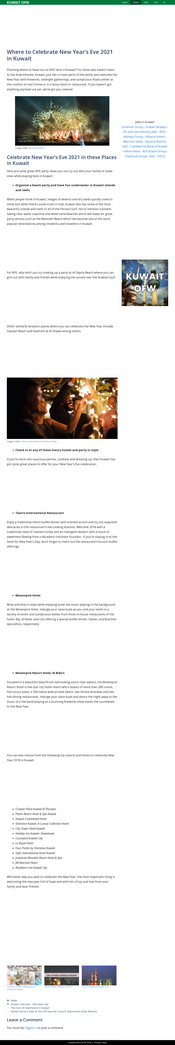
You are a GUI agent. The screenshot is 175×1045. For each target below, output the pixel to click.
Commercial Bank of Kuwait (148, 146)
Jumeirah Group (132, 127)
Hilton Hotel (132, 151)
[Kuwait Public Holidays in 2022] (61, 975)
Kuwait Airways (156, 127)
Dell (152, 156)
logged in (31, 1028)
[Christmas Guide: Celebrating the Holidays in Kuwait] (24, 975)
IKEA (162, 132)
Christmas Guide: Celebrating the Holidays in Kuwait (21, 988)
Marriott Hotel (133, 141)
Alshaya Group (133, 137)
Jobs (146, 2)
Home (125, 2)
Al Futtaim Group (154, 151)
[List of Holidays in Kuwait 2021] (99, 975)
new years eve (40, 1004)
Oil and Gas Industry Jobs (140, 132)
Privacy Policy (100, 1042)
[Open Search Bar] (164, 2)
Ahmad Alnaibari (37, 148)
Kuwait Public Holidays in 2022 (57, 986)
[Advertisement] (87, 25)
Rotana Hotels (155, 137)
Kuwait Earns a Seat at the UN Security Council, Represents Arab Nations (54, 1011)
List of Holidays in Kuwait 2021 (95, 986)
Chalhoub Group (136, 156)
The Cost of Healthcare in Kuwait (30, 1007)
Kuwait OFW (18, 2)
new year (25, 1004)
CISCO (161, 156)
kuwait (15, 1004)
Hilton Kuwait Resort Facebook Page (39, 441)
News (135, 2)
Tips (156, 2)
